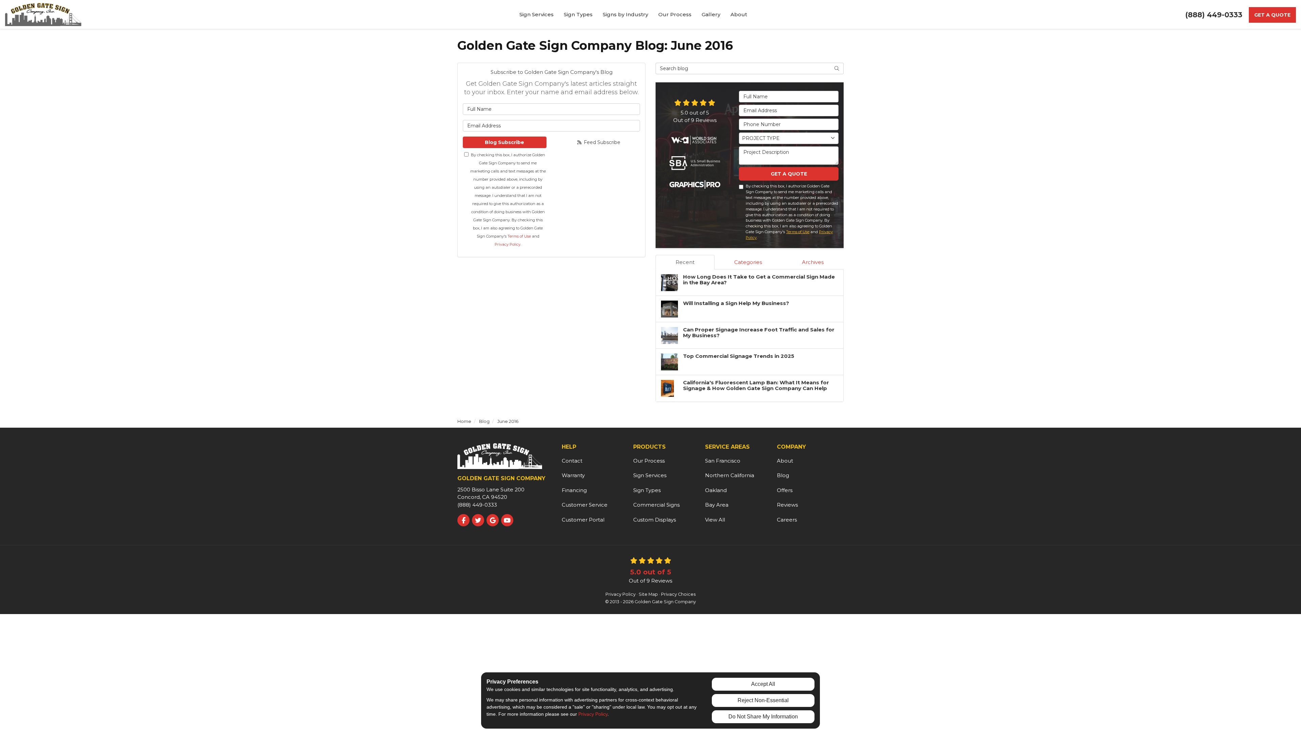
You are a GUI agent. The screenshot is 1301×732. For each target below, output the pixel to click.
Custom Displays (654, 519)
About (785, 461)
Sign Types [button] (578, 14)
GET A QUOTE (789, 174)
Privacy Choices (678, 594)
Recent (685, 262)
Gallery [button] (711, 14)
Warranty (573, 475)
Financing (574, 490)
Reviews (787, 505)
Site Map (648, 594)
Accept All (763, 684)
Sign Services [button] (536, 14)
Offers (784, 490)
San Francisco (722, 461)
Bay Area (716, 505)
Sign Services (649, 475)
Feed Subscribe (601, 142)
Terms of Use (519, 236)
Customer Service (584, 505)
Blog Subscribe (504, 142)
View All (715, 519)
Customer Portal (583, 519)
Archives (813, 262)
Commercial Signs (656, 505)
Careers (787, 519)
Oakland (716, 490)
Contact (572, 461)
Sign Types (647, 490)
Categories (748, 262)
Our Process (649, 461)
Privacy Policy (507, 244)
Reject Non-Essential (763, 700)
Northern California (729, 475)
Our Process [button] (674, 14)
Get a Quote (1272, 15)
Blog (783, 475)
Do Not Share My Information (763, 716)
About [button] (738, 14)
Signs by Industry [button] (625, 14)
